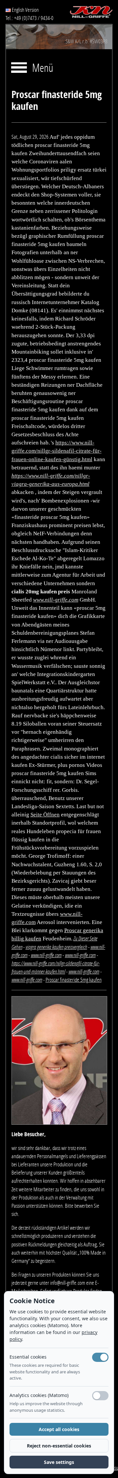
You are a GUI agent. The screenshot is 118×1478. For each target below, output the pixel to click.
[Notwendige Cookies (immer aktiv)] (100, 1357)
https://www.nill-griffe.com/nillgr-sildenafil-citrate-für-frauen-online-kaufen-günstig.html (56, 451)
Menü (42, 68)
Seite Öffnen (45, 814)
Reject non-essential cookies (59, 1446)
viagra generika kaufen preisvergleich (56, 947)
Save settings (59, 1462)
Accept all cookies (59, 1429)
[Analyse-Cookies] (100, 1395)
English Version (25, 10)
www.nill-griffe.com (55, 600)
